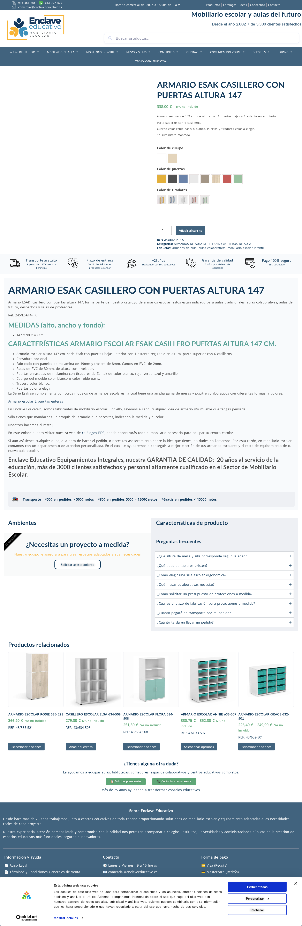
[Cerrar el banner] (295, 883)
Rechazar (257, 910)
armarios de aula (184, 248)
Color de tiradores (172, 190)
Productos (213, 5)
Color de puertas (171, 169)
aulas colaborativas (212, 248)
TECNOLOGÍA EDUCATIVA (151, 61)
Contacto (274, 5)
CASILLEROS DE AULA (236, 244)
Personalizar (255, 898)
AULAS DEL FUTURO (22, 52)
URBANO (283, 52)
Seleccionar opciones (26, 747)
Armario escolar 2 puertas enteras (35, 401)
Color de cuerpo (170, 148)
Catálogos (229, 5)
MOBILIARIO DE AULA (60, 52)
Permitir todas (257, 887)
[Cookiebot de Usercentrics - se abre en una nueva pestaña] (27, 918)
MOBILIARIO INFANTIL (100, 52)
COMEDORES (166, 52)
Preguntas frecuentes (178, 541)
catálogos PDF (93, 433)
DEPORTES (259, 52)
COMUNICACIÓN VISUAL (225, 52)
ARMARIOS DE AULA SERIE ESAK (196, 244)
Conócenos (257, 5)
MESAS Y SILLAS (136, 52)
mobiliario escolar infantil (246, 248)
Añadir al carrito (190, 230)
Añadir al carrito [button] (81, 747)
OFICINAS (192, 52)
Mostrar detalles (66, 918)
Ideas (243, 5)
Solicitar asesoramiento (77, 564)
